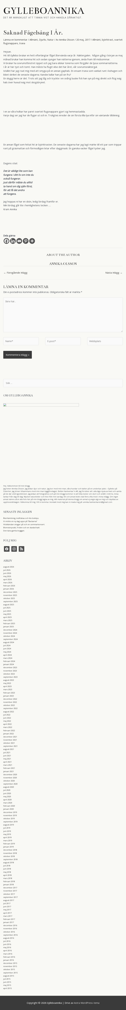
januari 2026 (8, 589)
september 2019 (10, 821)
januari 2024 (8, 664)
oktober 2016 (9, 932)
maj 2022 (7, 721)
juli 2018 (6, 865)
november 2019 (10, 815)
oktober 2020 (9, 780)
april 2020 (7, 799)
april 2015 (7, 988)
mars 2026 (7, 582)
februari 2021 (9, 768)
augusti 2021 (8, 749)
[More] (32, 241)
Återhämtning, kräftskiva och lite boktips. (21, 518)
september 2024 (10, 639)
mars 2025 (7, 620)
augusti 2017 (8, 900)
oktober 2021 (9, 743)
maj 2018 (7, 872)
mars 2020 (7, 802)
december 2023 (10, 667)
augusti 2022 (8, 711)
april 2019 (7, 837)
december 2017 (10, 887)
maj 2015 (7, 985)
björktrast (107, 39)
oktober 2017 (9, 894)
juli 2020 (6, 790)
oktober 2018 (9, 856)
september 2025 (10, 601)
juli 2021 (6, 752)
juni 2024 (7, 648)
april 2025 (7, 617)
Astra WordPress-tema (86, 1002)
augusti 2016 (8, 938)
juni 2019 (7, 831)
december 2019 (10, 812)
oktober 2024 (9, 636)
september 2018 (10, 859)
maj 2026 (7, 576)
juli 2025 (6, 607)
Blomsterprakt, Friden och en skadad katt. (21, 527)
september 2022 (10, 708)
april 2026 (7, 579)
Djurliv (42, 39)
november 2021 (10, 740)
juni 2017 (7, 906)
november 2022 (10, 702)
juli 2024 (6, 645)
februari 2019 (9, 843)
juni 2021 (7, 755)
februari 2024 (9, 661)
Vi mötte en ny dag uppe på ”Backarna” (20, 521)
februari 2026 (9, 585)
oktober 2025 (9, 598)
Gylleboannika (43, 10)
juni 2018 (7, 868)
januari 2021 (8, 771)
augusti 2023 (8, 680)
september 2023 (10, 677)
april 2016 (7, 950)
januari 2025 (8, 626)
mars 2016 (7, 954)
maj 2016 (7, 947)
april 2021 (7, 762)
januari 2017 (8, 922)
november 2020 (10, 777)
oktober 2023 (9, 674)
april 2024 (7, 655)
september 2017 (10, 897)
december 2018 (10, 850)
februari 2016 (9, 957)
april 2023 (7, 686)
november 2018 (10, 853)
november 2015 (10, 966)
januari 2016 (8, 960)
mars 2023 (7, 689)
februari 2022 (9, 730)
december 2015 (10, 963)
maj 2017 (7, 909)
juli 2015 (6, 979)
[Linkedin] (13, 241)
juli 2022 (6, 714)
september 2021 (10, 746)
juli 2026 (6, 570)
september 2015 (10, 972)
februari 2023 (9, 692)
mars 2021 (7, 765)
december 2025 (10, 592)
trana (22, 43)
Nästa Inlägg (113, 272)
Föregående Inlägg (15, 272)
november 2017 (10, 890)
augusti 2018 (8, 862)
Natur (50, 39)
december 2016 (10, 925)
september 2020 (10, 784)
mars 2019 (7, 840)
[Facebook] (6, 241)
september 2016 (10, 935)
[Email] (19, 241)
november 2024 (10, 633)
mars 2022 (7, 727)
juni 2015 (7, 982)
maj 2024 (7, 652)
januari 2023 (8, 696)
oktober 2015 (9, 969)
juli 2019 (6, 828)
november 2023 (10, 670)
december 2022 (10, 699)
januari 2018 (8, 884)
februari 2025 (9, 623)
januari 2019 (8, 846)
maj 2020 (7, 796)
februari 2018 (9, 881)
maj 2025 (7, 614)
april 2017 (7, 913)
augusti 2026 (8, 567)
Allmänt (34, 39)
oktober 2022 (9, 705)
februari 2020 (9, 806)
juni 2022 (7, 718)
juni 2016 (7, 944)
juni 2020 (7, 793)
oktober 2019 (9, 818)
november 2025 (10, 595)
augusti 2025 (8, 604)
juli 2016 (6, 941)
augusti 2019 (8, 824)
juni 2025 (7, 611)
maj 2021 (7, 758)
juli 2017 (6, 903)
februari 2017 (9, 919)
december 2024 (10, 630)
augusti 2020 (8, 787)
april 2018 (7, 875)
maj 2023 (7, 683)
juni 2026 (7, 573)
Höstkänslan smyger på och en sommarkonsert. (24, 524)
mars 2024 (7, 658)
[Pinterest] (26, 241)
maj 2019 (7, 834)
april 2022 (7, 724)
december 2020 (10, 774)
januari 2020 (8, 809)
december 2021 (10, 736)
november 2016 (10, 928)
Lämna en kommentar (15, 39)
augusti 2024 (8, 642)
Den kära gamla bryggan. (14, 530)
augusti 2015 (8, 976)
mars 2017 (7, 916)
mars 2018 (7, 878)
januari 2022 (8, 733)
